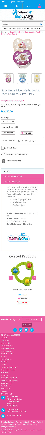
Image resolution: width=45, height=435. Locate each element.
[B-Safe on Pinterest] (26, 330)
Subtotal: (5, 127)
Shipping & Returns (13, 176)
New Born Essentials (7, 348)
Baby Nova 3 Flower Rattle (22, 290)
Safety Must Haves (7, 346)
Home (3, 32)
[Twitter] (26, 141)
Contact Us (4, 375)
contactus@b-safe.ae (14, 415)
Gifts (38, 28)
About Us (4, 356)
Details (7, 171)
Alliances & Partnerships (9, 367)
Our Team (4, 362)
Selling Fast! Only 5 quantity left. (12, 101)
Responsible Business (8, 370)
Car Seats (27, 28)
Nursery (33, 28)
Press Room (5, 372)
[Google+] (34, 141)
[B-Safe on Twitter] (21, 330)
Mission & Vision (6, 359)
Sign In (12, 2)
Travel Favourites (6, 351)
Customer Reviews (12, 182)
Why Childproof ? (7, 383)
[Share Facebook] (22, 141)
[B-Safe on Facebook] (15, 330)
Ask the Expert (5, 386)
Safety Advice (5, 388)
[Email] (19, 141)
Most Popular (5, 343)
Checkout (20, 2)
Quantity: (5, 118)
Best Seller (4, 338)
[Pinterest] (30, 141)
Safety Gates (12, 28)
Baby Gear (20, 28)
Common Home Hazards (9, 381)
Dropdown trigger (17, 6)
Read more (7, 107)
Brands (3, 364)
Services (4, 391)
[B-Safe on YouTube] (32, 330)
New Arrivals (5, 340)
